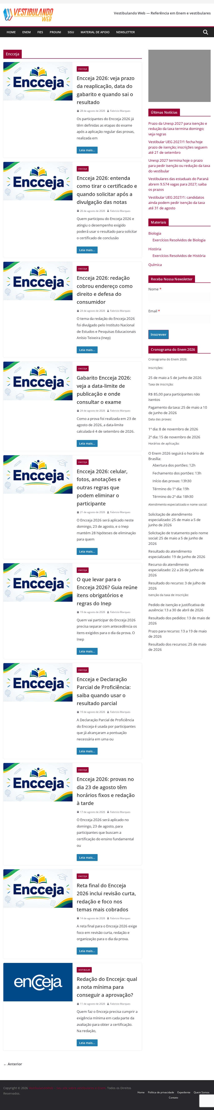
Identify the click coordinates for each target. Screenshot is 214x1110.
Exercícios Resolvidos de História (179, 255)
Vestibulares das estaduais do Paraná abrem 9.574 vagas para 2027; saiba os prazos (178, 184)
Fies (40, 32)
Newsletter (125, 32)
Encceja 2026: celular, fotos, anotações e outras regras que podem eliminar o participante (102, 487)
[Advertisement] (178, 76)
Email (154, 311)
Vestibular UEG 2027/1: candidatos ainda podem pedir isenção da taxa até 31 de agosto (176, 202)
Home (11, 32)
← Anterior (12, 1064)
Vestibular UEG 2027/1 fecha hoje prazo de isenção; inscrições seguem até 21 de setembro (178, 147)
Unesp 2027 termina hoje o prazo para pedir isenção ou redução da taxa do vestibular (179, 165)
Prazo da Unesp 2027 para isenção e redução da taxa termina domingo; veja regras (177, 128)
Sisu (71, 32)
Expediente (183, 1092)
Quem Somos (201, 1092)
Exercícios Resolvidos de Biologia (179, 240)
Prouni (55, 32)
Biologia (154, 233)
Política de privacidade (161, 1092)
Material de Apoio (95, 32)
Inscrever (158, 334)
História (154, 249)
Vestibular (84, 969)
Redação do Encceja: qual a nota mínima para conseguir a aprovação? (107, 986)
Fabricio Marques (120, 111)
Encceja (82, 68)
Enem (26, 32)
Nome (154, 289)
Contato (173, 1097)
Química (155, 264)
